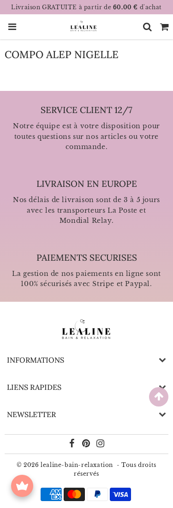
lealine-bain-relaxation (77, 464)
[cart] (164, 26)
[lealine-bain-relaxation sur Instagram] (100, 444)
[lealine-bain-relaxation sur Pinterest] (87, 444)
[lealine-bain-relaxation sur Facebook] (73, 444)
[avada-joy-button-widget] (22, 486)
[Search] (147, 26)
